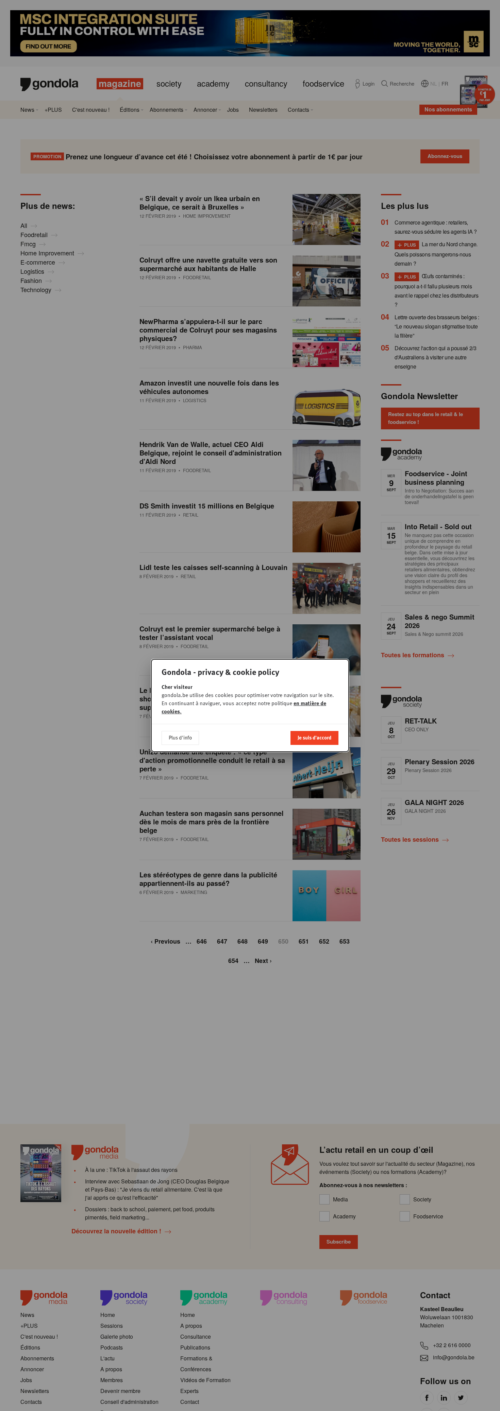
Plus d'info (180, 737)
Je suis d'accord (314, 737)
